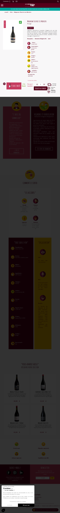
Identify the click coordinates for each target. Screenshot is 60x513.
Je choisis (9, 505)
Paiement (36, 499)
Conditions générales (36, 497)
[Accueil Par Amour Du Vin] (30, 5)
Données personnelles (35, 505)
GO (52, 478)
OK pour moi (26, 505)
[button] (3, 510)
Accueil (6, 12)
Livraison (36, 498)
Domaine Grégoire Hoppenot (43, 38)
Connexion (6, 1)
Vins (11, 12)
